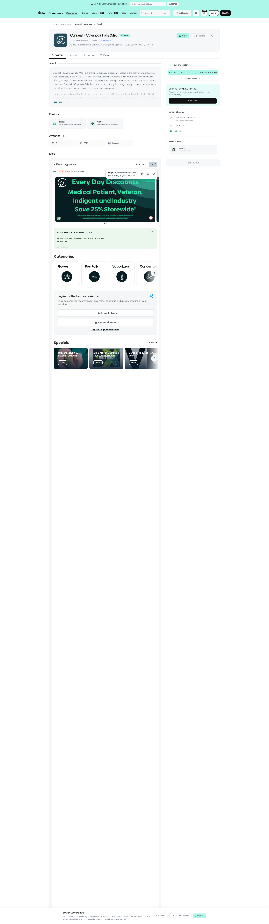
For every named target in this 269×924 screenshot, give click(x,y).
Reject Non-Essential (180, 916)
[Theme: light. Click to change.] (196, 13)
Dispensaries (66, 24)
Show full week (191, 78)
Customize (160, 916)
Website (150, 45)
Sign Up (225, 13)
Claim (184, 36)
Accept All (199, 916)
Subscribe (173, 4)
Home (54, 24)
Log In (213, 13)
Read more (57, 102)
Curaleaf (108, 40)
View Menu (192, 101)
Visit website (179, 131)
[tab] (57, 55)
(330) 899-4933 (135, 45)
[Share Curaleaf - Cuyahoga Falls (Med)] (211, 36)
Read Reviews (193, 163)
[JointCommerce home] (50, 13)
